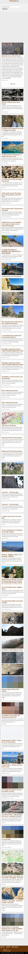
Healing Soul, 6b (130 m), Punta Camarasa (12, 437)
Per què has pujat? (6, 839)
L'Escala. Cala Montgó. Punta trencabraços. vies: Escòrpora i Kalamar (12, 531)
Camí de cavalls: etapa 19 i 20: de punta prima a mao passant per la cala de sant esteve (11, 194)
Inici (4, 947)
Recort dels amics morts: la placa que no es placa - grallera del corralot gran (12, 322)
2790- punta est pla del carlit (9, 425)
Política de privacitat (7, 951)
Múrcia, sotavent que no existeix (10, 390)
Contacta (15, 947)
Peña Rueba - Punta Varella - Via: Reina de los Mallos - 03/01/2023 (12, 901)
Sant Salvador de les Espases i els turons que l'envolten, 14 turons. (12, 790)
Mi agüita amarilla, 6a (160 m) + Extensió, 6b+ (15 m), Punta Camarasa (12, 741)
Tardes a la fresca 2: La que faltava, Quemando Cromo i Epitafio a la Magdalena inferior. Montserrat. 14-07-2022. (12, 928)
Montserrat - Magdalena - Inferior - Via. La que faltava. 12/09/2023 (12, 555)
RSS (9, 947)
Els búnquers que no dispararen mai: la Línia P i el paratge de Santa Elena (12, 129)
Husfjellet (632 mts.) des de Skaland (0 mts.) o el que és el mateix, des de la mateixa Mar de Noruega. (11, 224)
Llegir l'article (12, 83)
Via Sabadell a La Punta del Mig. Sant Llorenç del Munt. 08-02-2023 (11, 716)
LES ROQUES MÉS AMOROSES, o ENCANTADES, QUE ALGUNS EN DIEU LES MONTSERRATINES (11, 251)
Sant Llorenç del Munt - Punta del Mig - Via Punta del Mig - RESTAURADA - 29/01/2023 (12, 877)
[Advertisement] (14, 27)
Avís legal (5, 949)
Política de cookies (6, 950)
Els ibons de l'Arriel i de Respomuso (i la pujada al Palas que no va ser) (11, 155)
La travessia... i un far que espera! (10, 492)
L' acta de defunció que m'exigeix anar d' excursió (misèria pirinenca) (12, 336)
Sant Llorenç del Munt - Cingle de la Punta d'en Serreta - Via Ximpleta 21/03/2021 (12, 815)
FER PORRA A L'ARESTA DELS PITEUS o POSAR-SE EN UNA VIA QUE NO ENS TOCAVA (12, 350)
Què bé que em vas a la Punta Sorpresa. (11, 56)
